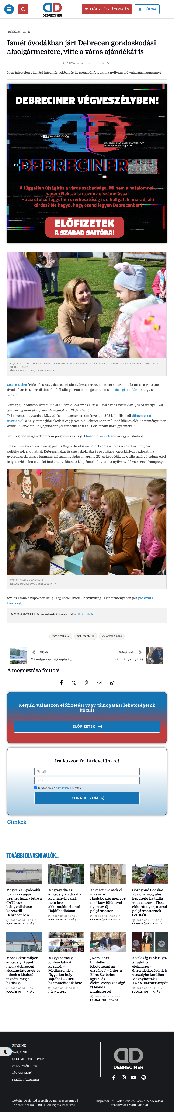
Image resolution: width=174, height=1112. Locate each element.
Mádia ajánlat (138, 1104)
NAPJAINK (19, 1052)
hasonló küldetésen (101, 436)
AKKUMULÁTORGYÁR (28, 1059)
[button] (106, 9)
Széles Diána (17, 385)
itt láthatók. (85, 614)
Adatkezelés (126, 1101)
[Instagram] (123, 1077)
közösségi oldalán (123, 390)
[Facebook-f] (113, 1077)
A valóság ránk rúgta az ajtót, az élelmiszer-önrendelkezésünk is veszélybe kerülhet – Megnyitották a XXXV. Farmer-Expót (150, 970)
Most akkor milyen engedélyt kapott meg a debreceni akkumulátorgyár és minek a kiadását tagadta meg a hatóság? (23, 970)
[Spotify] (143, 1077)
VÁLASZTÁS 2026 (24, 1066)
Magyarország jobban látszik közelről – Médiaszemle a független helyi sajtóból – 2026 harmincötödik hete (65, 970)
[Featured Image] (24, 874)
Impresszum (105, 1101)
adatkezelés (64, 787)
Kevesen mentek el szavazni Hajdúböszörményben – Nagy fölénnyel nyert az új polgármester (108, 900)
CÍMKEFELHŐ (22, 1073)
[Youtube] (133, 1077)
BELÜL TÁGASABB (25, 1079)
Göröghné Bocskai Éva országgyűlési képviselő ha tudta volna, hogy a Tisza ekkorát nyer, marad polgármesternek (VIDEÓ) (149, 902)
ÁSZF (141, 1101)
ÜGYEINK (19, 1045)
